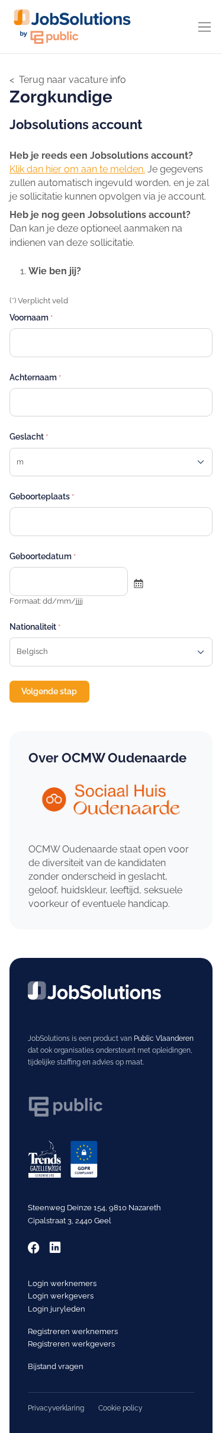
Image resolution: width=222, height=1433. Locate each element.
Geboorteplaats (39, 496)
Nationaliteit (32, 626)
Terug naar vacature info (72, 79)
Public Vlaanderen (164, 1038)
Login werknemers (62, 1283)
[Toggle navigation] (205, 26)
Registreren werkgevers (71, 1343)
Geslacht (26, 436)
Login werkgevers (61, 1295)
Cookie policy (120, 1408)
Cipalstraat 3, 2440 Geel (69, 1220)
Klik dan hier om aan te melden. (77, 169)
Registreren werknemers (73, 1331)
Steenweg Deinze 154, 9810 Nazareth (94, 1207)
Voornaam (29, 317)
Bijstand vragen (55, 1366)
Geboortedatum (40, 556)
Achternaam (33, 377)
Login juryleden (56, 1308)
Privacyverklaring (56, 1408)
